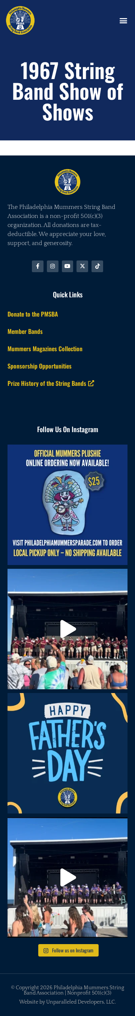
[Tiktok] (97, 266)
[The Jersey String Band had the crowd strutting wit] (68, 877)
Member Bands (25, 331)
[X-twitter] (82, 266)
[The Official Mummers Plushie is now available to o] (68, 505)
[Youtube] (68, 266)
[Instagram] (52, 266)
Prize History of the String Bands (47, 383)
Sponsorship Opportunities (40, 365)
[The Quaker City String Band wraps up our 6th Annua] (68, 629)
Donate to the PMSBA (33, 313)
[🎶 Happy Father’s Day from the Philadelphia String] (68, 753)
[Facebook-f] (38, 266)
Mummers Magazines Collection (45, 348)
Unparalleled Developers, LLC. (81, 1002)
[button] (123, 20)
